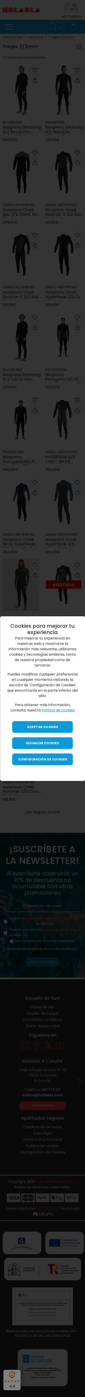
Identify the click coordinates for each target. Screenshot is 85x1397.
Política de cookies (58, 710)
